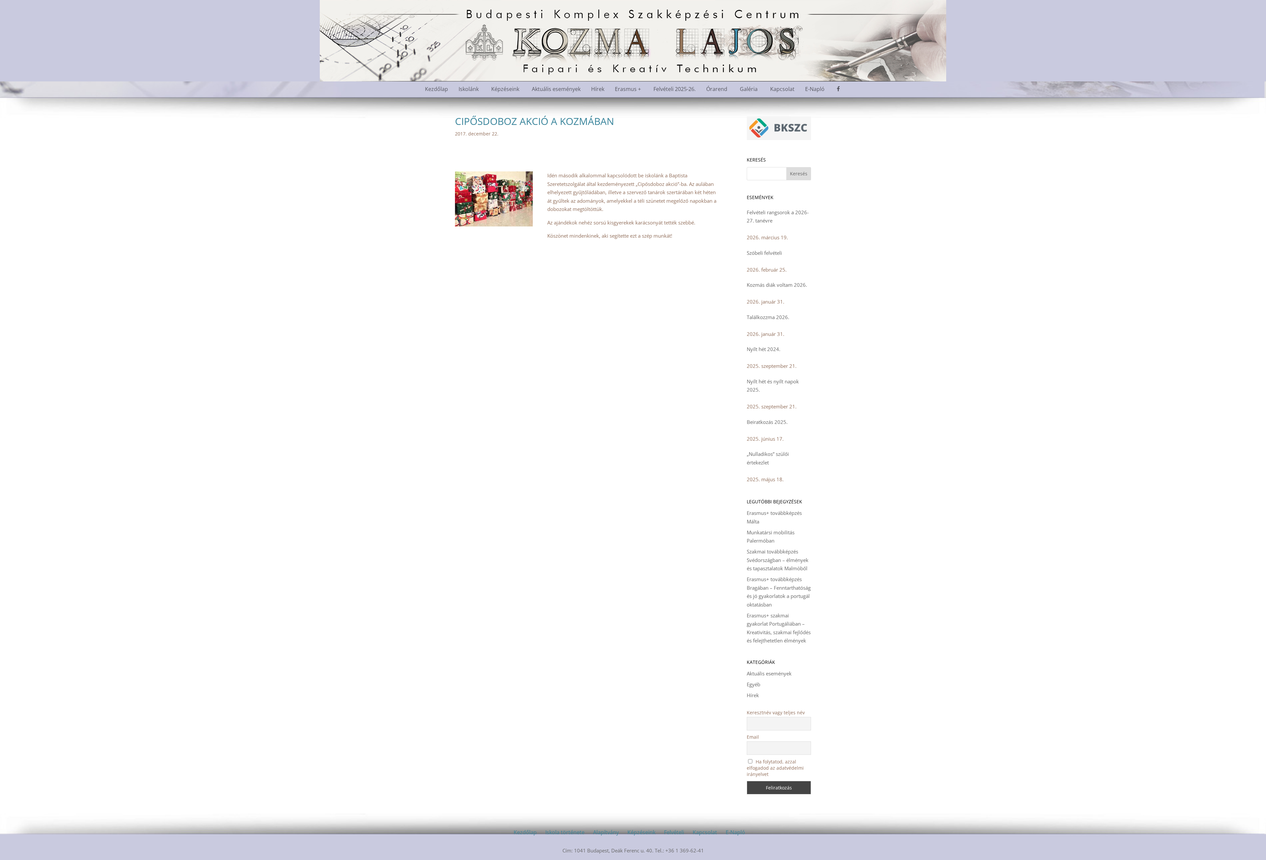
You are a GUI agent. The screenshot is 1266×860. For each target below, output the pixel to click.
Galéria (749, 89)
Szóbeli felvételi (764, 253)
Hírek (597, 89)
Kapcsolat (782, 89)
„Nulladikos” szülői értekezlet (768, 458)
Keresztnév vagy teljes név (776, 712)
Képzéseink (505, 89)
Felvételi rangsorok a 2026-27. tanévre (778, 216)
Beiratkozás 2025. (767, 422)
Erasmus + (628, 89)
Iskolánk (469, 89)
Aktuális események (556, 89)
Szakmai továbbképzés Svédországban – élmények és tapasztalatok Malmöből (777, 560)
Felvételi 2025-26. (674, 89)
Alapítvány (606, 832)
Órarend (716, 89)
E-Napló (815, 89)
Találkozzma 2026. (768, 317)
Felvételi (674, 832)
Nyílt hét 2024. (763, 349)
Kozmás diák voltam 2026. (777, 285)
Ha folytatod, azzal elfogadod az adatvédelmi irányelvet (775, 767)
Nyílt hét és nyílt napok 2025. (773, 385)
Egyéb (753, 684)
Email (753, 737)
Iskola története (565, 832)
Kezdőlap (436, 89)
